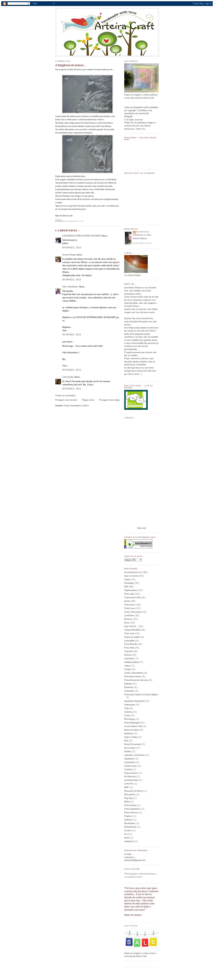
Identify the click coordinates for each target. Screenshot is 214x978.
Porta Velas (129, 648)
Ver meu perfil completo (142, 243)
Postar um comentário (65, 395)
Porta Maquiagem (132, 722)
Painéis (128, 751)
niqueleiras (129, 758)
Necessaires (130, 748)
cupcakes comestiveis (134, 755)
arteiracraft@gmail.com (134, 860)
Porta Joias (129, 633)
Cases (127, 715)
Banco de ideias (131, 730)
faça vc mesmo (131, 576)
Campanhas (130, 762)
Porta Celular (130, 805)
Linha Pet (128, 784)
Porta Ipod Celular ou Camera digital (141, 694)
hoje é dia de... (131, 626)
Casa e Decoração (133, 612)
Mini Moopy (129, 719)
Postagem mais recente (66, 400)
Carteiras (128, 712)
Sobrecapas (130, 704)
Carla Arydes (68, 377)
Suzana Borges (69, 255)
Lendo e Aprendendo (133, 673)
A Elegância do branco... (70, 65)
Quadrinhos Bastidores (135, 701)
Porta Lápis (129, 594)
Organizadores (131, 590)
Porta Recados (131, 644)
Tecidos (128, 830)
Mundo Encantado (132, 744)
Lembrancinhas (131, 780)
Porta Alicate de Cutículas (136, 680)
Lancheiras (129, 658)
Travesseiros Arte (132, 597)
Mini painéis (130, 794)
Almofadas (129, 583)
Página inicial (88, 400)
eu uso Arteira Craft (133, 726)
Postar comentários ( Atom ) (76, 405)
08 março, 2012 (71, 247)
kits (126, 834)
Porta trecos (130, 604)
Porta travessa (131, 812)
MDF (126, 787)
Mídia (127, 802)
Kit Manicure (130, 776)
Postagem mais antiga (109, 400)
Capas (127, 579)
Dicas (127, 622)
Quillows (128, 820)
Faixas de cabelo (132, 637)
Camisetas (129, 691)
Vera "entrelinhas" (70, 286)
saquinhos (129, 841)
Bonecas (128, 619)
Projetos (128, 816)
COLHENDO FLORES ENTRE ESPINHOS (82, 236)
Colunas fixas (130, 766)
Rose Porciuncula (142, 232)
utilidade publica (131, 662)
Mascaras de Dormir (133, 791)
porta (126, 838)
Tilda (126, 708)
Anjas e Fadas (131, 737)
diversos (128, 655)
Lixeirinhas (129, 615)
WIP (82, 221)
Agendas (128, 684)
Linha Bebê (129, 640)
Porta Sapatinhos (132, 809)
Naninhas (128, 733)
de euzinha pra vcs (72, 221)
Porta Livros (130, 608)
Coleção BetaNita (132, 630)
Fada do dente (131, 773)
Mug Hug (128, 798)
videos (127, 666)
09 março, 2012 (71, 389)
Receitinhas (130, 823)
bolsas (127, 601)
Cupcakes (129, 651)
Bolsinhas (129, 687)
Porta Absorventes (133, 676)
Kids (126, 740)
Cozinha (128, 769)
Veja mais (141, 528)
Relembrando (130, 827)
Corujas (128, 669)
